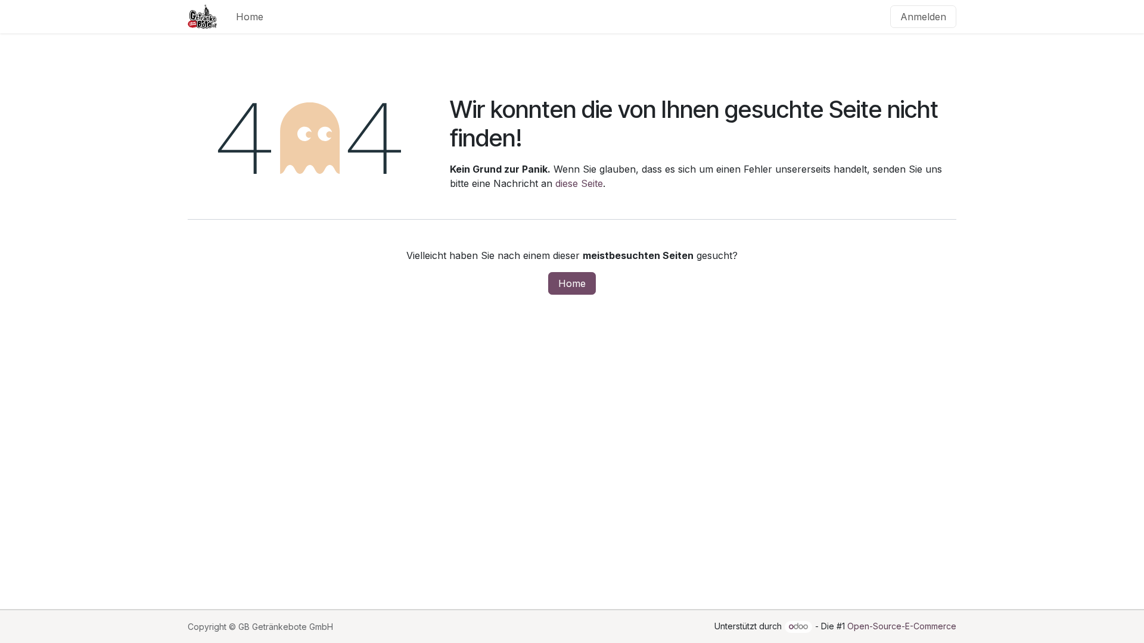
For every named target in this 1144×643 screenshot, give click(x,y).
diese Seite (579, 183)
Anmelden (923, 17)
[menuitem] (249, 17)
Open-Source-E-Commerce (901, 626)
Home (572, 283)
